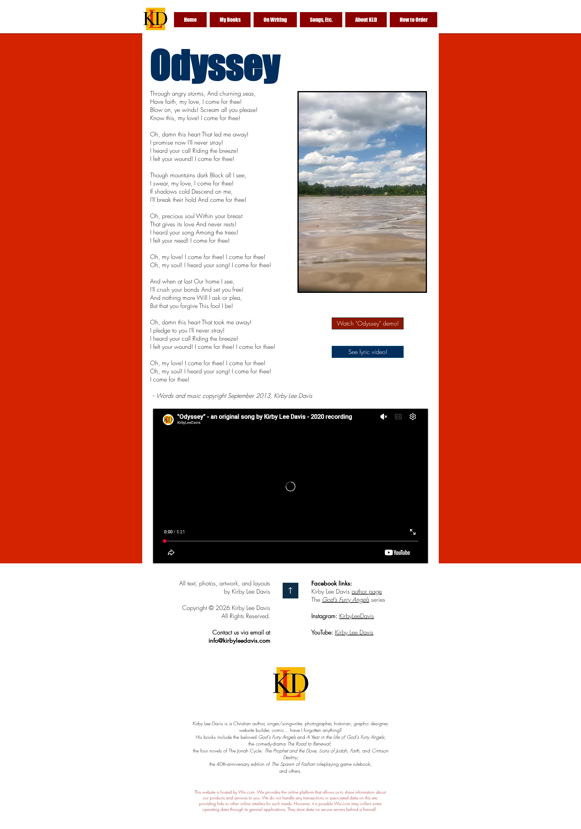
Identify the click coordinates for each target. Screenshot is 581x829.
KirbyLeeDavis (356, 616)
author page (367, 591)
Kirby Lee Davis (354, 632)
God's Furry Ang (342, 599)
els (366, 599)
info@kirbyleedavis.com (239, 640)
